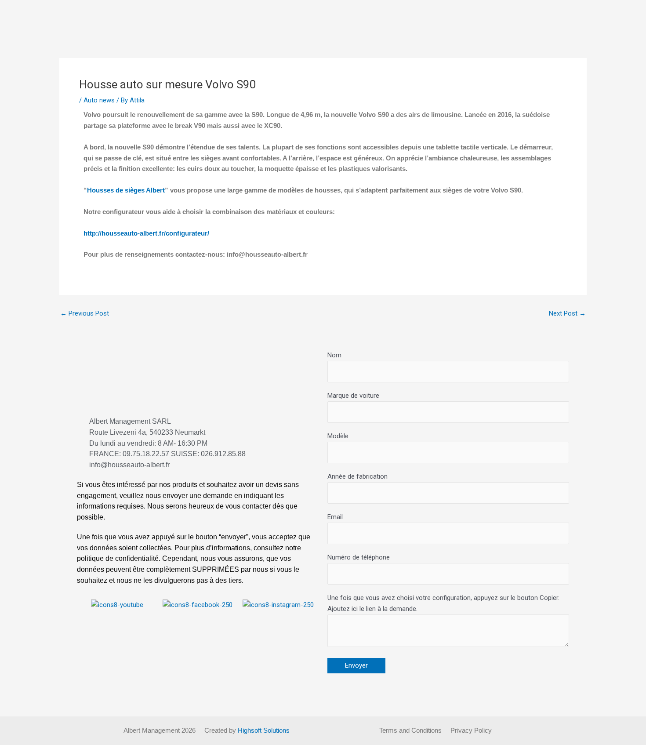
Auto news (99, 100)
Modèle (337, 436)
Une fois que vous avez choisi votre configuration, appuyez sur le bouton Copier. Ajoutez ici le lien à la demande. (443, 603)
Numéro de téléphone (358, 557)
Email (335, 517)
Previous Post (84, 313)
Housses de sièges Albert (126, 190)
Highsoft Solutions (264, 730)
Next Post (567, 313)
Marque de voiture (353, 396)
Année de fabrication (357, 476)
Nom (334, 355)
